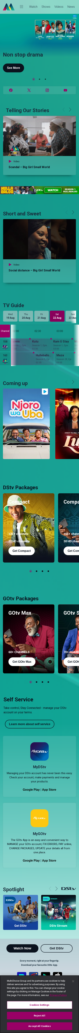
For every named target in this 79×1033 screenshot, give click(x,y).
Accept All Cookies (39, 1026)
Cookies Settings (39, 1005)
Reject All (39, 1015)
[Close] (73, 981)
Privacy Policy (58, 995)
